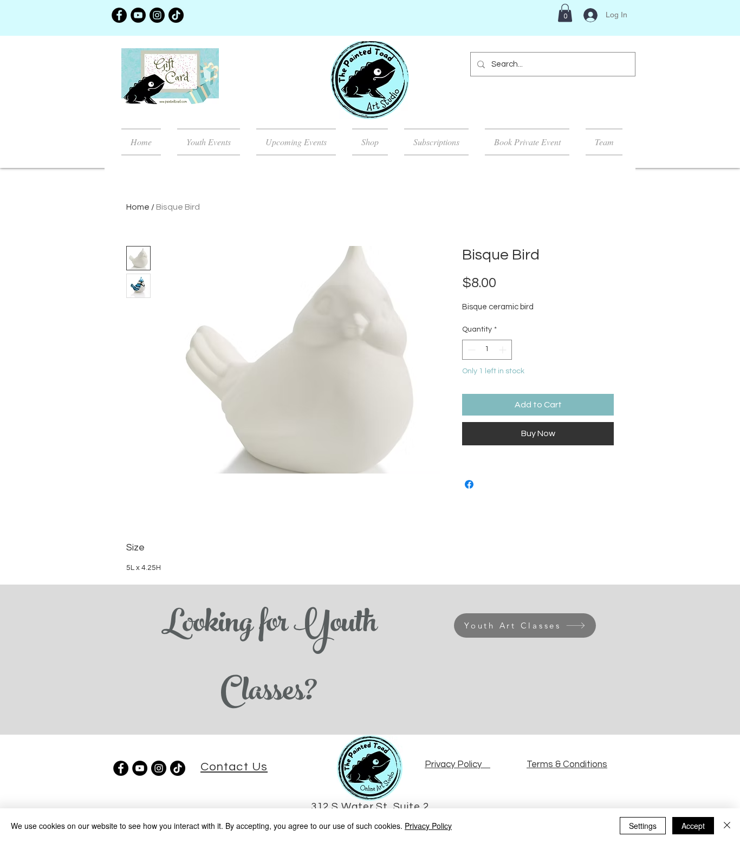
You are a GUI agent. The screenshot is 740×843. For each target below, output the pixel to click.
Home (138, 207)
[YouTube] (138, 15)
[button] (565, 13)
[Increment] (503, 349)
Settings (643, 825)
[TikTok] (176, 15)
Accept (693, 825)
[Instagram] (157, 15)
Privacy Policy (428, 825)
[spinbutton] (487, 349)
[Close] (726, 825)
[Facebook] (119, 15)
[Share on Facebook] (469, 484)
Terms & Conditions (567, 764)
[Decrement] (470, 349)
